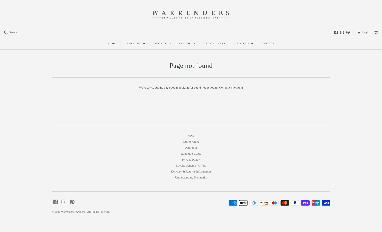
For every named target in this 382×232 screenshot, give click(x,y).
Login (365, 32)
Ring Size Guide (191, 153)
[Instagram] (342, 32)
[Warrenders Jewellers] (191, 15)
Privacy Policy (191, 159)
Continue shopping (231, 87)
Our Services (191, 141)
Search (13, 32)
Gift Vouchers (214, 43)
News (191, 135)
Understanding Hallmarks (191, 177)
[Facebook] (336, 32)
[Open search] (6, 32)
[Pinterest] (348, 32)
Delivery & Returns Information (191, 171)
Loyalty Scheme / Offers (191, 165)
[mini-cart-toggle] (376, 32)
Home (112, 43)
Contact (267, 43)
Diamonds (191, 147)
